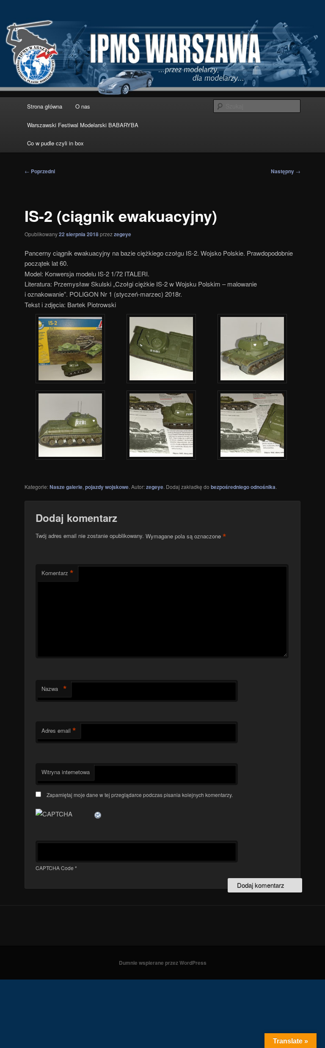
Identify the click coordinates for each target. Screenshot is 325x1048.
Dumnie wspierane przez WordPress (163, 962)
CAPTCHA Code (55, 867)
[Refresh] (98, 813)
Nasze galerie (66, 487)
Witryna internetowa (65, 772)
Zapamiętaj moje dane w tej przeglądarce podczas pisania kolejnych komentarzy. (140, 794)
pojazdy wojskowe (107, 487)
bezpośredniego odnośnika (243, 487)
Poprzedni (40, 171)
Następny (285, 171)
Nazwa (54, 689)
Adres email (58, 730)
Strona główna (44, 106)
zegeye (122, 234)
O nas (82, 106)
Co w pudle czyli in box (55, 143)
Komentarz (57, 573)
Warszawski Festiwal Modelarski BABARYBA (82, 125)
